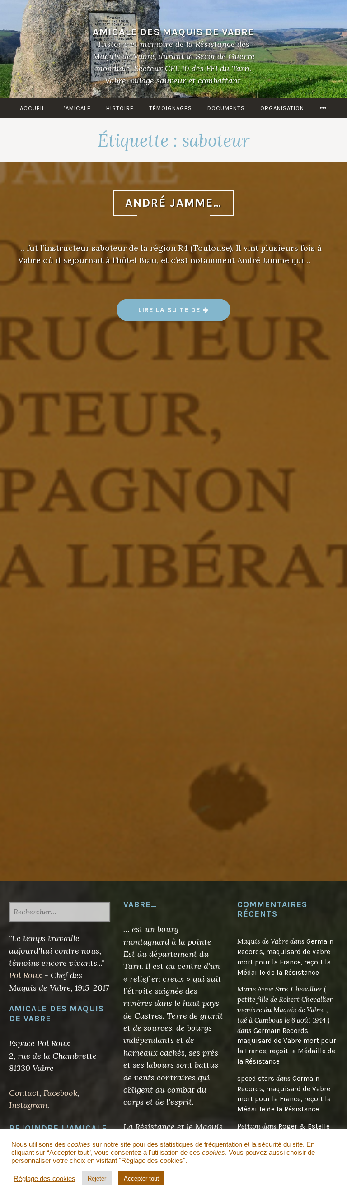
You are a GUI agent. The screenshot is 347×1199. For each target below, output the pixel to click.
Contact (24, 1093)
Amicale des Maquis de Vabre (173, 31)
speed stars (255, 1078)
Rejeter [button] (97, 1178)
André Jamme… (173, 202)
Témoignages (170, 108)
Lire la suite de (184, 312)
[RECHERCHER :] (59, 912)
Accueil (32, 108)
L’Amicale (76, 108)
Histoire (120, 108)
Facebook (60, 1093)
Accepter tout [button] (141, 1178)
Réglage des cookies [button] (44, 1178)
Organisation (282, 108)
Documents (226, 108)
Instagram (28, 1105)
